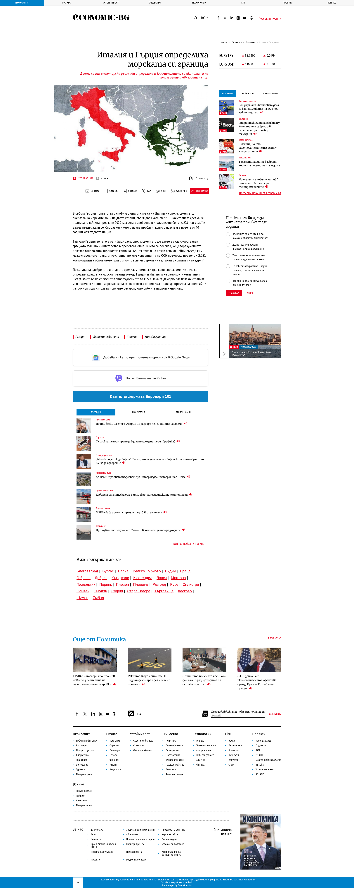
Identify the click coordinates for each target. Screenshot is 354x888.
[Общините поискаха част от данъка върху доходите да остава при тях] (204, 660)
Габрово (84, 578)
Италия (131, 336)
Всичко (331, 2)
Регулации (115, 769)
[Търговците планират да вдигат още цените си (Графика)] (84, 443)
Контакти (96, 839)
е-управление (203, 750)
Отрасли (114, 745)
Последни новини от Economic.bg (260, 193)
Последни (96, 412)
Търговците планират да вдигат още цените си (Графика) (136, 441)
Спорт (231, 764)
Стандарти (139, 745)
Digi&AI (200, 740)
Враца (185, 571)
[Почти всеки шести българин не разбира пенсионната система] (84, 425)
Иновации (115, 750)
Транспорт (81, 760)
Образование (173, 755)
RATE (258, 750)
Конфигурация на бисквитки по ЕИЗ (171, 853)
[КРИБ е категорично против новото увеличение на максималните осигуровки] (95, 660)
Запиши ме (275, 714)
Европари (81, 745)
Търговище (164, 591)
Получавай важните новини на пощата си (238, 711)
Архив (250, 293)
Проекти (288, 2)
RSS (139, 713)
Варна (123, 571)
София (117, 591)
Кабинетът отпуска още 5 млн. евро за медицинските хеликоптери (142, 494)
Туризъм (80, 769)
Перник (105, 584)
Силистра (191, 584)
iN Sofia (260, 764)
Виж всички (274, 638)
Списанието (82, 800)
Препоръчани (183, 412)
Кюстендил (142, 578)
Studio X (188, 882)
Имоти (113, 764)
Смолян (100, 591)
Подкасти (261, 745)
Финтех (200, 764)
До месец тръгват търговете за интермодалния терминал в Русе (141, 477)
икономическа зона (106, 336)
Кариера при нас (135, 844)
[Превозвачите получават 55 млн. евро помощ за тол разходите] (84, 532)
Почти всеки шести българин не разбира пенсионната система (139, 423)
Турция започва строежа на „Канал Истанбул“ (252, 353)
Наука (231, 740)
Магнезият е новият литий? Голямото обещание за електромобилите (258, 183)
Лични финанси (174, 745)
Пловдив (140, 584)
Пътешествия (235, 745)
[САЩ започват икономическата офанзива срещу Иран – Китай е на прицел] (259, 660)
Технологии (199, 2)
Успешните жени (265, 769)
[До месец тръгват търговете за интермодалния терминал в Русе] (84, 479)
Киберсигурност (205, 755)
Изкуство (233, 760)
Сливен (83, 591)
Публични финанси (86, 740)
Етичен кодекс (170, 839)
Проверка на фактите (173, 829)
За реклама (97, 829)
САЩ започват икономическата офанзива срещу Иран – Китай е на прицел (256, 682)
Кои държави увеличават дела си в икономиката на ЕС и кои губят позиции (259, 108)
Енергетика (82, 755)
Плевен (122, 584)
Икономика (22, 2)
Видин (170, 571)
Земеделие (82, 764)
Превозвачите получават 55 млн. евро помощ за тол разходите (138, 530)
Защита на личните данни (140, 829)
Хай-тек (200, 760)
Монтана (178, 578)
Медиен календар (136, 859)
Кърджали (120, 578)
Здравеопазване (175, 760)
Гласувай (234, 293)
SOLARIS (260, 774)
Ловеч (162, 578)
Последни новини (269, 18)
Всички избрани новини (188, 543)
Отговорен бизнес (143, 750)
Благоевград (87, 571)
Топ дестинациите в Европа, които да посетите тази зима (259, 163)
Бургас (108, 571)
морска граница (155, 336)
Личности (233, 755)
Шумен (82, 598)
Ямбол (98, 598)
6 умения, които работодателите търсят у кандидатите (258, 147)
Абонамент (132, 834)
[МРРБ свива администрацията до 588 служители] (84, 514)
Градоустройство (175, 764)
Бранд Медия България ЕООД (103, 846)
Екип (93, 834)
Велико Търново (147, 571)
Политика (250, 42)
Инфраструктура (248, 347)
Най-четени (138, 412)
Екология (171, 769)
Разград (159, 584)
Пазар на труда (84, 774)
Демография (173, 750)
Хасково (185, 591)
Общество (155, 2)
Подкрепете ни (134, 851)
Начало (224, 42)
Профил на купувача (102, 851)
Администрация (174, 774)
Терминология (84, 791)
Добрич (101, 578)
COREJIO (260, 755)
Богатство (233, 750)
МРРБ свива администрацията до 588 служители (129, 512)
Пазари (113, 755)
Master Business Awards (268, 760)
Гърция (80, 336)
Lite (243, 2)
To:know (80, 795)
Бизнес (66, 2)
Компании (115, 740)
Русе (174, 584)
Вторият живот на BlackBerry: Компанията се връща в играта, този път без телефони (259, 128)
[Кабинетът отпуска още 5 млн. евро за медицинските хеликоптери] (84, 496)
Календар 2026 (263, 740)
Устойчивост (111, 2)
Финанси (114, 760)
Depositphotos (185, 885)
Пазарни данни (84, 805)
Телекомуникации (206, 745)
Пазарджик (86, 584)
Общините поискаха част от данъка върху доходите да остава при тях (204, 680)
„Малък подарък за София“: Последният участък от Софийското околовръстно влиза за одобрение (150, 461)
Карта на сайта (170, 834)
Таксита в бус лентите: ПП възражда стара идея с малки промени (149, 680)
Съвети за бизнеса (143, 740)
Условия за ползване (173, 844)
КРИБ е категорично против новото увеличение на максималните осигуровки (94, 680)
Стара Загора (138, 591)
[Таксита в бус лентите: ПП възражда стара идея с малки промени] (150, 660)
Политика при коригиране (140, 839)
